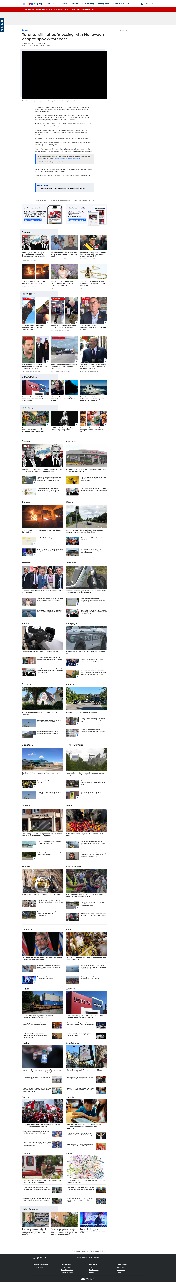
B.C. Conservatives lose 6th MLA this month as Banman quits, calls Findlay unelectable (42, 958)
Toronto (25, 30)
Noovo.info (120, 1267)
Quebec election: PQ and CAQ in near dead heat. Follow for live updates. (42, 592)
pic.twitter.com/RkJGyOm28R (72, 158)
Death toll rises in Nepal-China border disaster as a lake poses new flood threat (42, 1181)
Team (103, 1251)
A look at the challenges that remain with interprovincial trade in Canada (38, 1017)
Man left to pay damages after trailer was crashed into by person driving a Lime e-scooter (86, 592)
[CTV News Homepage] (35, 4)
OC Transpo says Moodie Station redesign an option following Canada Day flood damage (93, 551)
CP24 (90, 1267)
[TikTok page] (38, 1257)
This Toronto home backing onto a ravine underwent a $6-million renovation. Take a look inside (34, 430)
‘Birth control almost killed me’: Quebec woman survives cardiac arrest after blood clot (63, 283)
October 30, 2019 (58, 162)
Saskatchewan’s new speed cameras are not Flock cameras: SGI (49, 793)
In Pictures (74, 4)
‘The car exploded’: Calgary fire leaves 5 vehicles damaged (33, 282)
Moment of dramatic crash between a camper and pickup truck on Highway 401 (64, 366)
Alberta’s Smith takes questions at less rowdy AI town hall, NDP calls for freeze (50, 550)
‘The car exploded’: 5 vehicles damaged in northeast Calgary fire (41, 531)
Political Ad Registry (67, 1272)
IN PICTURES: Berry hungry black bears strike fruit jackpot (84, 835)
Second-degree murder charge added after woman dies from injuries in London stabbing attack (42, 835)
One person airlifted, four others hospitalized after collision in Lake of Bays (93, 843)
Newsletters (97, 1251)
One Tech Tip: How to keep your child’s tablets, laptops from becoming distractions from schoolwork (84, 1126)
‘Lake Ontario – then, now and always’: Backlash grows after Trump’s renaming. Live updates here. (34, 255)
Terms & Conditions (67, 1270)
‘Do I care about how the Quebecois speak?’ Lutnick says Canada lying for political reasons (93, 366)
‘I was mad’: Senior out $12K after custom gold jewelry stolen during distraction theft (92, 283)
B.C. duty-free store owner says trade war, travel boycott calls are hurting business (86, 470)
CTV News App (75, 1251)
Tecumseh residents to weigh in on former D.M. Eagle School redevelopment (48, 913)
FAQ (90, 1251)
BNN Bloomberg (94, 1270)
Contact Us (84, 1251)
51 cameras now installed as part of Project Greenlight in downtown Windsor (50, 901)
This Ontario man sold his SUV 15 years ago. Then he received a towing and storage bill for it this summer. (34, 1232)
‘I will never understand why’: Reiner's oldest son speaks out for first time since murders (34, 366)
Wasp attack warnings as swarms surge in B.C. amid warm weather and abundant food (94, 478)
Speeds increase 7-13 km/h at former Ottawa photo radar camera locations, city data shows (84, 531)
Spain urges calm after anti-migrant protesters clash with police (92, 977)
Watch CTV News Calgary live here (48, 538)
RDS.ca (119, 1272)
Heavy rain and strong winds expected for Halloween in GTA (63, 188)
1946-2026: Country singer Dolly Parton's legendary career (62, 429)
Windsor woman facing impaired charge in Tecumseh (41, 894)
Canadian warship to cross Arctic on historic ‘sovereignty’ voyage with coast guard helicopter (93, 399)
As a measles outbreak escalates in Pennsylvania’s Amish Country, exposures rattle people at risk (42, 1071)
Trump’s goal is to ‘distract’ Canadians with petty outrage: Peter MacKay (93, 327)
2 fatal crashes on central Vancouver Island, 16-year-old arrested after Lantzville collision (93, 904)
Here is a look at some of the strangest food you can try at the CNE (92, 430)
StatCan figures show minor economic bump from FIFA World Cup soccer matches (41, 1125)
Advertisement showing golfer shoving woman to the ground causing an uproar (33, 327)
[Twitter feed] (34, 1257)
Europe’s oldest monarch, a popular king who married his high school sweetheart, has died (93, 254)
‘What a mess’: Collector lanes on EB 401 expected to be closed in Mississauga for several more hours (49, 478)
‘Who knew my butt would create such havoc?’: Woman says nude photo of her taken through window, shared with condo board (64, 1232)
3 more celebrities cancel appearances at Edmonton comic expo (49, 977)
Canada (56, 4)
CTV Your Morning (87, 4)
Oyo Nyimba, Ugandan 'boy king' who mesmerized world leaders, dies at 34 (86, 958)
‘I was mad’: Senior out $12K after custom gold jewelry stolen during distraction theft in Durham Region (48, 490)
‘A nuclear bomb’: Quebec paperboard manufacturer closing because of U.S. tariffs (85, 774)
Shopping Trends (103, 4)
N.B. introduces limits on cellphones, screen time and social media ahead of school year (49, 659)
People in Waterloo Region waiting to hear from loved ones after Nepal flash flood (93, 719)
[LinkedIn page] (45, 1257)
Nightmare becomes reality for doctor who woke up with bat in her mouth (63, 399)
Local (48, 4)
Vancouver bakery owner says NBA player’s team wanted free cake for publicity (64, 254)
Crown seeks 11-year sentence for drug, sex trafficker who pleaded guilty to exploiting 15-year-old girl (93, 854)
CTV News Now (118, 4)
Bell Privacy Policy (66, 1267)
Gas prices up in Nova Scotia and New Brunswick (40, 651)
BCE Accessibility (38, 1267)
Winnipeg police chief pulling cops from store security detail (85, 652)
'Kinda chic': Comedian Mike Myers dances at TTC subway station (63, 326)
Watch (64, 4)
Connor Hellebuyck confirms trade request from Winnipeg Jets (92, 660)
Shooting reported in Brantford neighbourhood (83, 712)
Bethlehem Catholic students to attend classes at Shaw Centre (42, 774)
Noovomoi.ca (121, 1270)
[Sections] (24, 3)
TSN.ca (91, 1272)
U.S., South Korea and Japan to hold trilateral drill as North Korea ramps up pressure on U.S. (93, 967)
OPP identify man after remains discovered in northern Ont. (91, 793)
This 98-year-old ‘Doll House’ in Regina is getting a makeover (40, 713)
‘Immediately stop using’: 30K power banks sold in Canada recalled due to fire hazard (35, 399)
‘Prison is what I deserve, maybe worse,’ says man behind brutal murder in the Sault (93, 782)
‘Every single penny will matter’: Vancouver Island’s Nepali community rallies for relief (84, 895)
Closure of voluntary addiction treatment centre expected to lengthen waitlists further (93, 600)
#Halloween (58, 158)
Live (128, 4)
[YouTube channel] (41, 1257)
